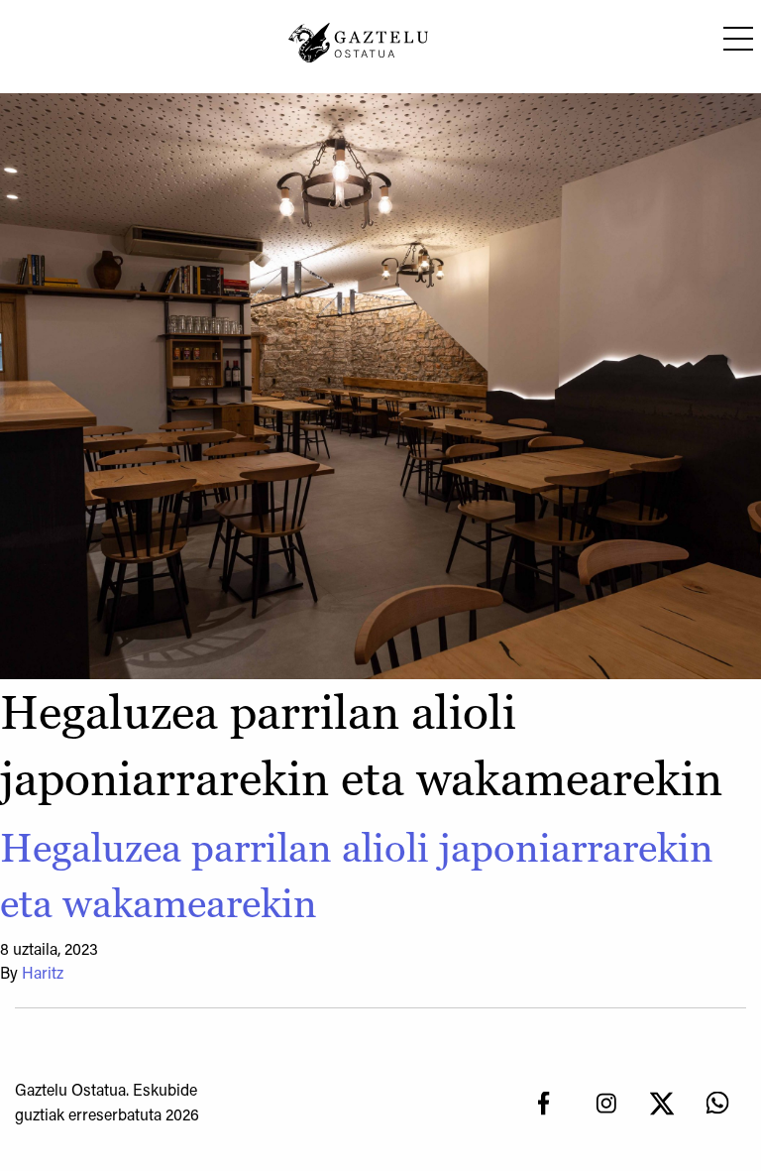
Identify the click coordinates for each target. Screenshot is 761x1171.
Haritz (42, 975)
